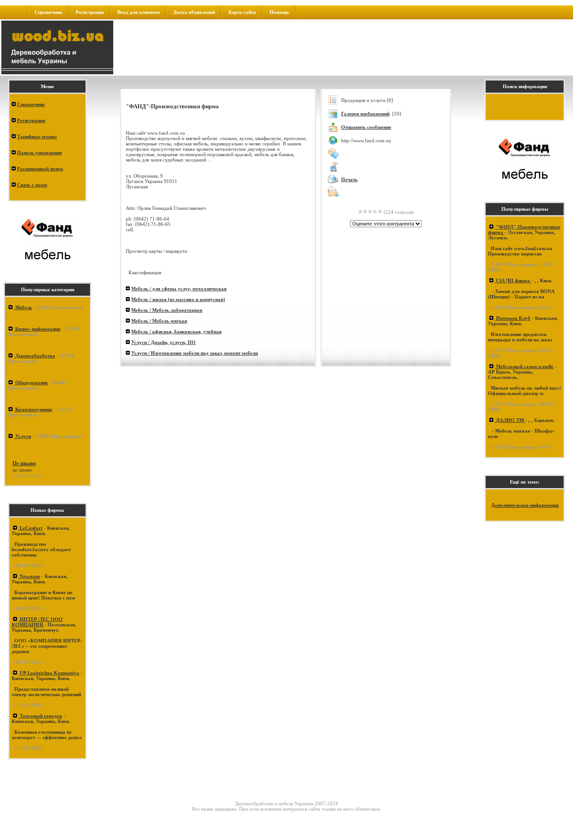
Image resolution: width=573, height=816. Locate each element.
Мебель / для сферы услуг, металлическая (179, 288)
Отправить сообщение (366, 127)
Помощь (279, 12)
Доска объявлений (194, 12)
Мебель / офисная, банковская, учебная (176, 331)
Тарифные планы (37, 136)
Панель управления (39, 152)
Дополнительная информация (525, 505)
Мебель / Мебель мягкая (159, 320)
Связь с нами (32, 184)
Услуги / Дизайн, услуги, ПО (163, 342)
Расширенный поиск (40, 168)
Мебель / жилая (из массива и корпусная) (178, 299)
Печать (349, 179)
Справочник (48, 12)
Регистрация (90, 12)
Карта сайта (242, 12)
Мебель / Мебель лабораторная (166, 310)
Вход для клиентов (138, 12)
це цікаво (22, 469)
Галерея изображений (365, 113)
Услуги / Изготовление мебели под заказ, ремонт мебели (194, 353)
